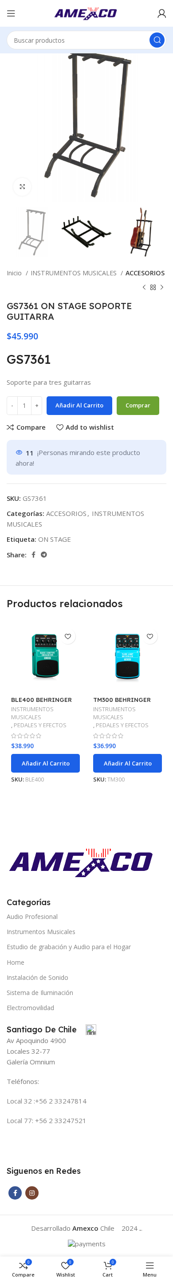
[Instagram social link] (32, 1193)
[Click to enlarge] (22, 187)
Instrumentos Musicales (41, 931)
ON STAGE (54, 539)
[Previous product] (144, 287)
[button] (45, 763)
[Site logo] (86, 12)
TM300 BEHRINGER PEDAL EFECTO (122, 703)
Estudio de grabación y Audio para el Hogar (69, 947)
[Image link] (83, 861)
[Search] (157, 40)
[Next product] (161, 287)
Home (15, 962)
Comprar (138, 405)
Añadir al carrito (79, 405)
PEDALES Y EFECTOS (40, 725)
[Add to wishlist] (67, 636)
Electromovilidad (30, 1007)
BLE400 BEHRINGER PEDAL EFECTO (41, 703)
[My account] (162, 13)
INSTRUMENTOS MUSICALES (74, 273)
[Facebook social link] (33, 554)
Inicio (15, 273)
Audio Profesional (32, 916)
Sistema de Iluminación (40, 992)
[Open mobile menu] (11, 13)
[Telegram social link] (44, 554)
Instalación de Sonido (37, 977)
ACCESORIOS (145, 273)
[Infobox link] (51, 1029)
